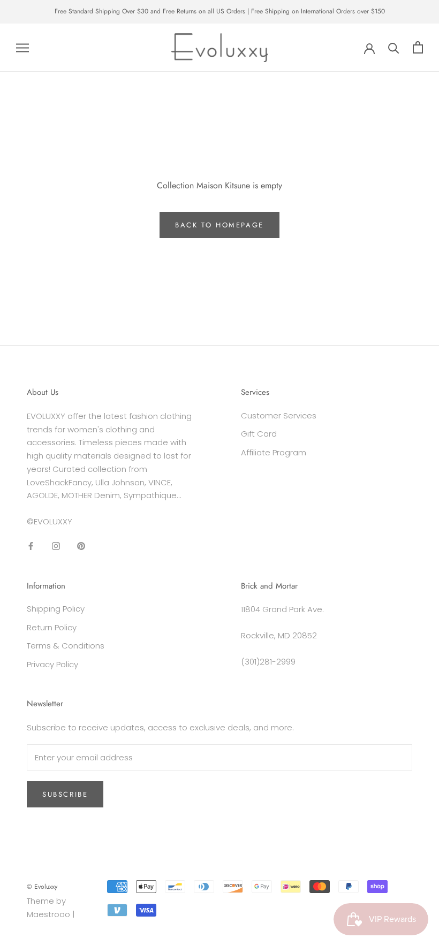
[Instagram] (56, 546)
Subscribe (65, 794)
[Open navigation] (22, 47)
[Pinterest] (81, 546)
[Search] (393, 47)
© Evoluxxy (42, 886)
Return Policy (52, 627)
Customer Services (278, 415)
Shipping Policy (56, 608)
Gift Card (259, 433)
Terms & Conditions (65, 645)
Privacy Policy (52, 664)
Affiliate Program (273, 452)
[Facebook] (31, 546)
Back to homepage (219, 225)
